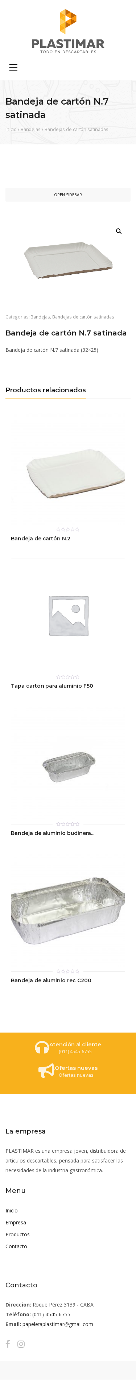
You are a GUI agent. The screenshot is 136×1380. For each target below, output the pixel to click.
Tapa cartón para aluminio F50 (52, 686)
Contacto (16, 1246)
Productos (17, 1234)
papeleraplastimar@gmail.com (57, 1324)
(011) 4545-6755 (51, 1314)
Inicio (11, 129)
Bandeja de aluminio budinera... (52, 833)
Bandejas (31, 129)
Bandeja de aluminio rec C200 (51, 981)
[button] (118, 231)
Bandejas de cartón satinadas (76, 129)
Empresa (15, 1222)
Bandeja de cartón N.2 (40, 539)
